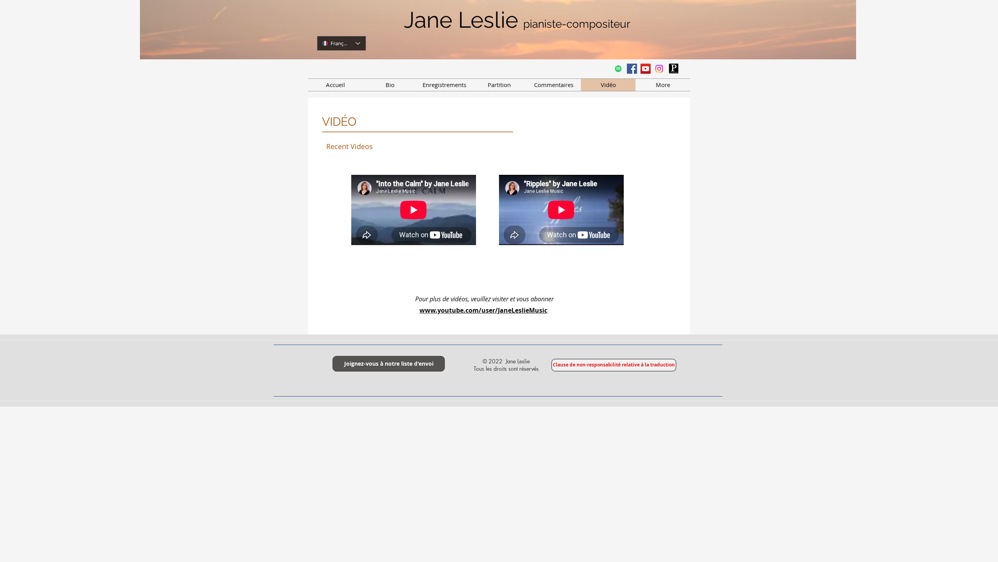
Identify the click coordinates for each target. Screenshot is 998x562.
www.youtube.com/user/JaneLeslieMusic (483, 310)
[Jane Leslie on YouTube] (646, 69)
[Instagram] (659, 69)
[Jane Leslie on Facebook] (632, 69)
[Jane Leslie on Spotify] (618, 69)
